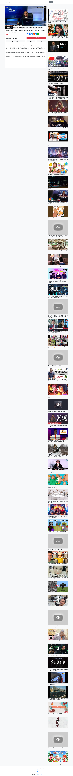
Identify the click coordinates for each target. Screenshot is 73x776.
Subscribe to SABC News (36, 37)
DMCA (38, 769)
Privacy (39, 771)
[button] (51, 2)
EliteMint (7, 2)
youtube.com (39, 774)
